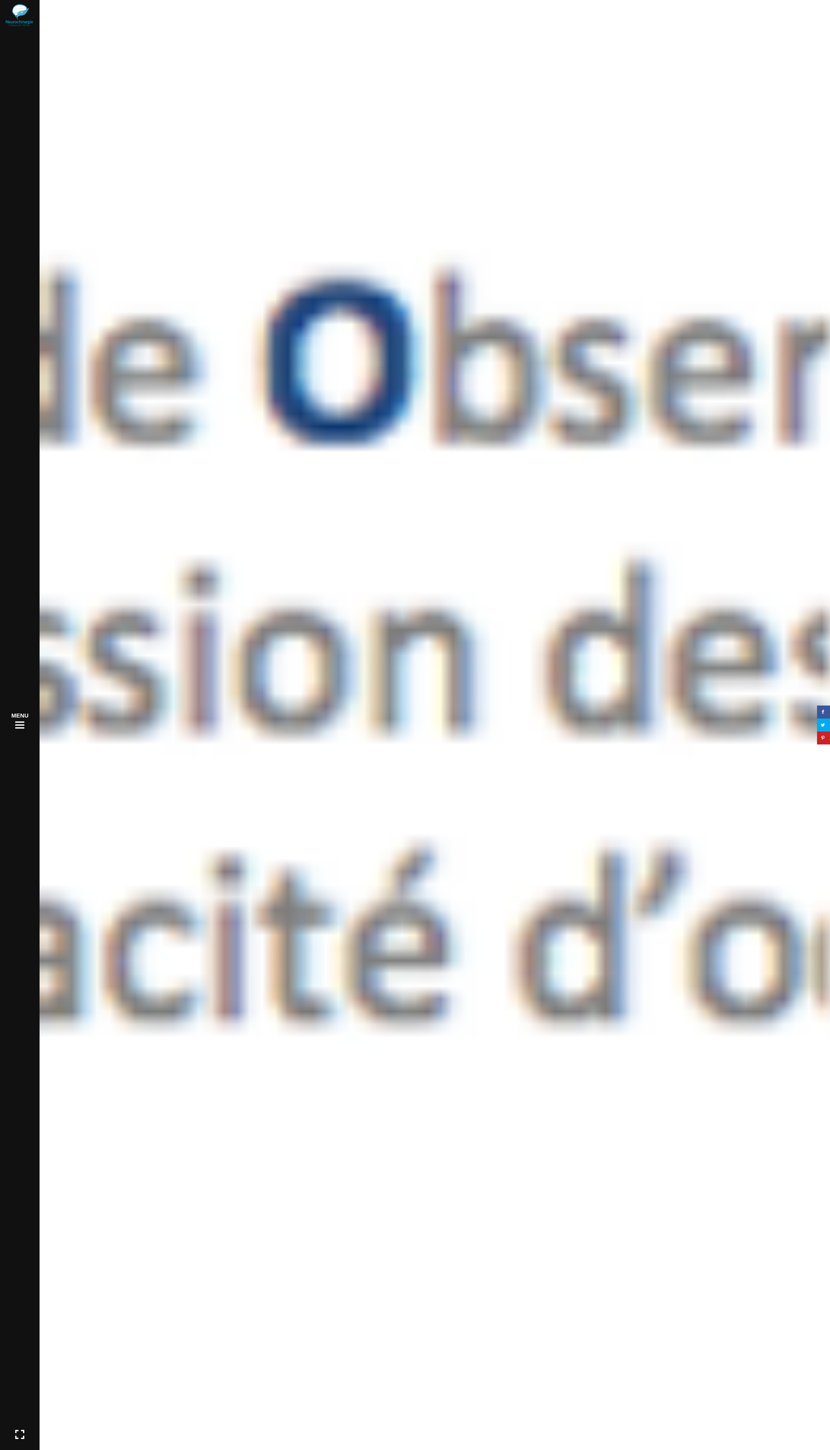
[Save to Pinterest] (823, 737)
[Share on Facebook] (823, 712)
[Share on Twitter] (823, 725)
